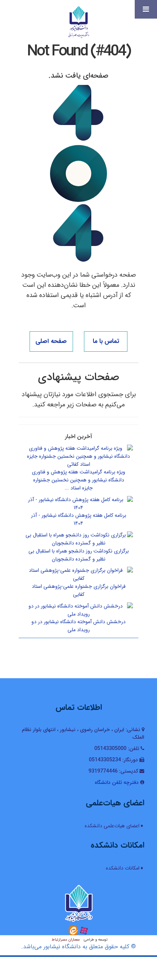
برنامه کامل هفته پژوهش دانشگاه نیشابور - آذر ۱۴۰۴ (78, 519)
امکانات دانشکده (122, 868)
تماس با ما (106, 341)
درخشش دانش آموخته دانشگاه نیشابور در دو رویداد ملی (78, 626)
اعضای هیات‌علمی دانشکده (112, 826)
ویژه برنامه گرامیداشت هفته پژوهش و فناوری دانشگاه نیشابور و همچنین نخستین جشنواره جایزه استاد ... (78, 480)
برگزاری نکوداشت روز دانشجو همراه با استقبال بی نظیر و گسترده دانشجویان (78, 555)
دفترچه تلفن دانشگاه (117, 782)
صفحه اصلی (51, 341)
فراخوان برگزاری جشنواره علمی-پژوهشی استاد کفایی (79, 590)
